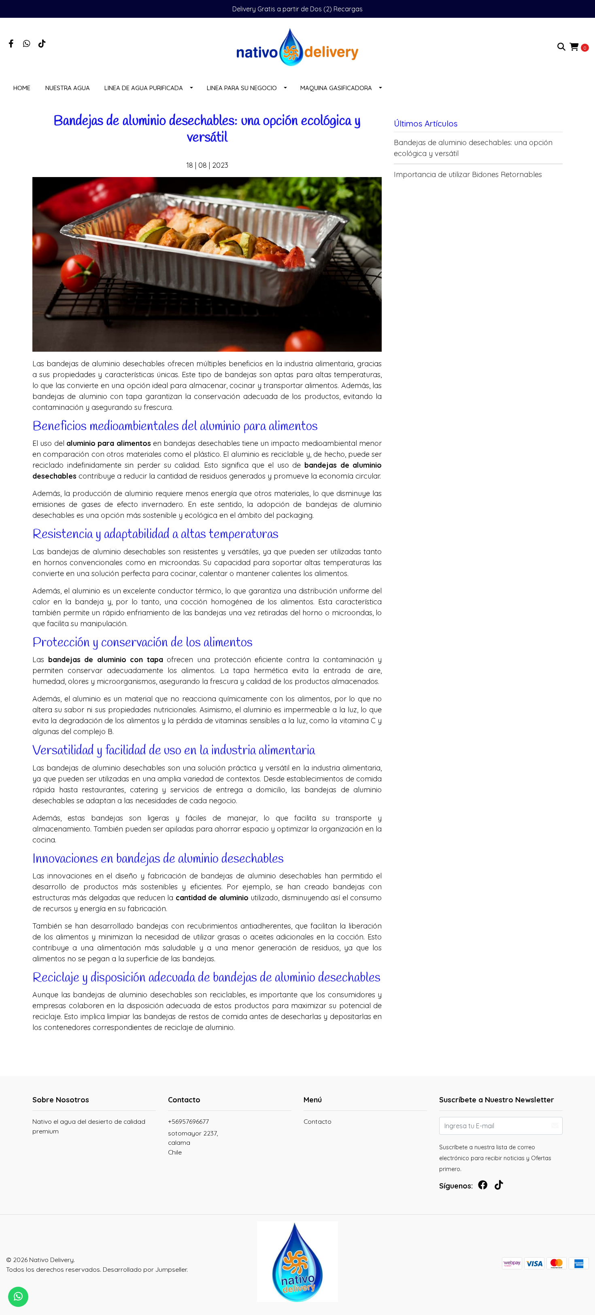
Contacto (318, 1121)
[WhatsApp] (26, 44)
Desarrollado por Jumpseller (145, 1269)
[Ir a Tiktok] (42, 44)
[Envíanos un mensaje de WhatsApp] (18, 1297)
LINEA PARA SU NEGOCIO (242, 88)
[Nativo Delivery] (297, 46)
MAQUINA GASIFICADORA (336, 88)
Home (21, 88)
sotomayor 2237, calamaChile (193, 1142)
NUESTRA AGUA (67, 88)
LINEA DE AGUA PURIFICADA (143, 88)
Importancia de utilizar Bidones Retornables (468, 174)
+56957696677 (188, 1121)
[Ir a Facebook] (11, 44)
